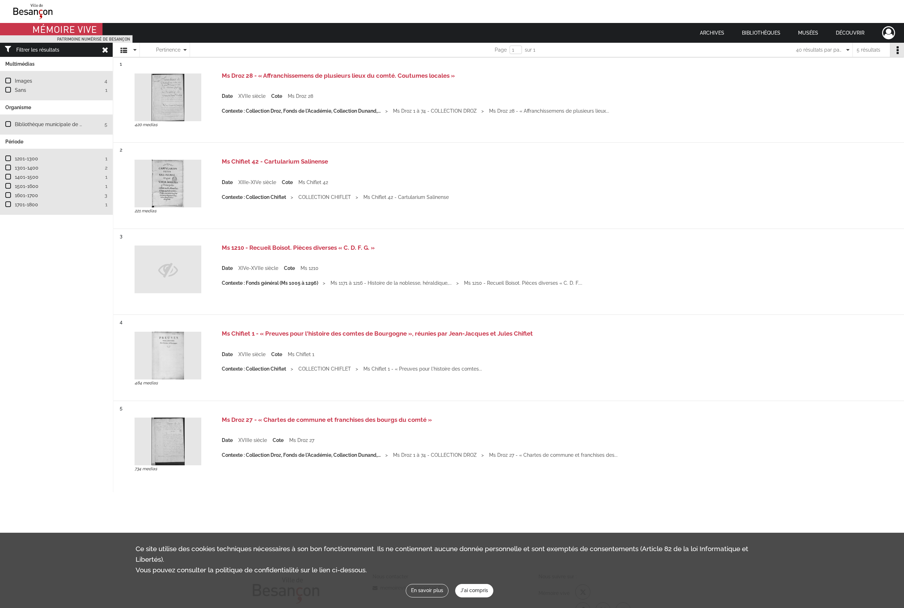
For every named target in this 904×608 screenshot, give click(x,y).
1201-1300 (26, 158)
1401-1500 (26, 177)
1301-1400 (26, 168)
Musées (808, 33)
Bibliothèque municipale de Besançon (58, 124)
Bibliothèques (761, 33)
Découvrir (850, 33)
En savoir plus (427, 590)
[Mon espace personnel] (888, 33)
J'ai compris (474, 590)
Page (501, 50)
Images (23, 81)
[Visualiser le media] (168, 97)
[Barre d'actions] (897, 50)
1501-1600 (26, 186)
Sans (20, 90)
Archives (712, 33)
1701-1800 (26, 204)
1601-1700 (26, 195)
